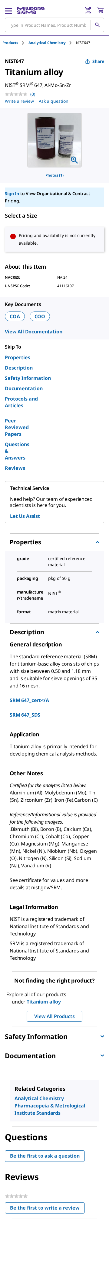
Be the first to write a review (47, 1209)
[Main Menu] (8, 10)
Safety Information (28, 378)
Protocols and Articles (21, 402)
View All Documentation (33, 332)
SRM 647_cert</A (29, 700)
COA (15, 316)
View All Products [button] (54, 1016)
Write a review (19, 101)
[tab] (15, 43)
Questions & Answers (17, 451)
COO (40, 316)
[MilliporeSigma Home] (31, 10)
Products (10, 42)
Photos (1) (54, 175)
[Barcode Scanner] (87, 10)
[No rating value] (17, 94)
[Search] (97, 25)
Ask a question (53, 101)
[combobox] (54, 25)
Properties (17, 357)
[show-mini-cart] (100, 10)
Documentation (24, 388)
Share (98, 61)
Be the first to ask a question (45, 1155)
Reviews (15, 468)
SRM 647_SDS (25, 714)
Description (19, 367)
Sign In (12, 193)
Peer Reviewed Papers (17, 427)
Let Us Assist (25, 516)
